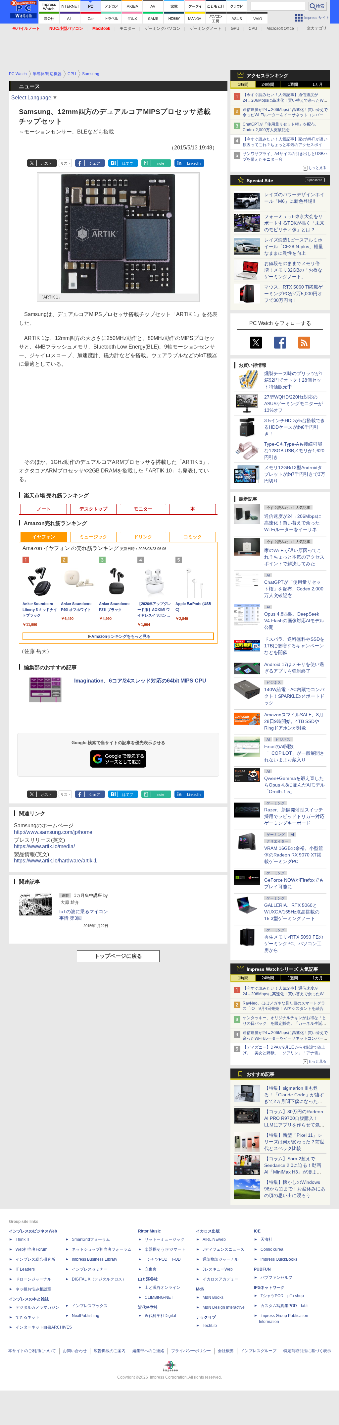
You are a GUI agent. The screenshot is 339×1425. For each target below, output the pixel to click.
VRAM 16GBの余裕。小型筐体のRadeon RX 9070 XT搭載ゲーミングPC (293, 855)
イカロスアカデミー (220, 1279)
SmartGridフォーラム (91, 1239)
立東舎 (151, 1269)
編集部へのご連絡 (148, 1350)
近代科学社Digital (160, 1315)
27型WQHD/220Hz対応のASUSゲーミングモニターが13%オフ (293, 403)
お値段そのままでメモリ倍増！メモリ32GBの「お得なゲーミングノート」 (293, 270)
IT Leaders (25, 1269)
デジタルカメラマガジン (37, 1307)
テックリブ (206, 1317)
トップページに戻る (118, 956)
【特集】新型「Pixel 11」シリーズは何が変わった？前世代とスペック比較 (294, 1141)
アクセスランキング (267, 75)
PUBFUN (262, 1269)
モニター (127, 28)
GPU (235, 28)
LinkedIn (194, 163)
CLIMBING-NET (159, 1297)
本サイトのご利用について (32, 1350)
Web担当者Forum (31, 1249)
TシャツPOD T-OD (163, 1259)
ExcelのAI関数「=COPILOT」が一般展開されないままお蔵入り (294, 753)
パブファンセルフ (276, 1277)
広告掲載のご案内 (109, 1350)
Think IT (23, 1239)
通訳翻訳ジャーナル (220, 1259)
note (160, 163)
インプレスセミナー (90, 1269)
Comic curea (272, 1249)
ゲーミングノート (205, 28)
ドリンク (143, 536)
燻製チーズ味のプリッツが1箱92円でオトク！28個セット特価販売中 (293, 380)
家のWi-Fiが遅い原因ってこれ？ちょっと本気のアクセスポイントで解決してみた (294, 557)
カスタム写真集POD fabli (285, 1305)
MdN (200, 1289)
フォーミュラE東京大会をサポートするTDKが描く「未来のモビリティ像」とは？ (294, 223)
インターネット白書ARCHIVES (44, 1327)
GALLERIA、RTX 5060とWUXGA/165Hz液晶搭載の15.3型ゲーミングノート (291, 912)
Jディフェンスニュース (223, 1249)
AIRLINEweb (214, 1239)
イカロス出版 (208, 1231)
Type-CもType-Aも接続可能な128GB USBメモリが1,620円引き (294, 450)
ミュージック (93, 536)
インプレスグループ (258, 1350)
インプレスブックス (90, 1305)
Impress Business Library (94, 1259)
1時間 (243, 84)
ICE (257, 1231)
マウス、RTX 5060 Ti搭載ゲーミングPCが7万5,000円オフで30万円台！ (293, 293)
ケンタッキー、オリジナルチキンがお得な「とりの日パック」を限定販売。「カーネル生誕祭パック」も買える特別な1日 (284, 1023)
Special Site (260, 180)
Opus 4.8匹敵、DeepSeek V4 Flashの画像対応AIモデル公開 (294, 620)
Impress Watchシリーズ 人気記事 (282, 969)
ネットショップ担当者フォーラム (101, 1249)
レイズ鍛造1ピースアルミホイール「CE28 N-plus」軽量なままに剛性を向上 (293, 246)
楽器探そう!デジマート (165, 1249)
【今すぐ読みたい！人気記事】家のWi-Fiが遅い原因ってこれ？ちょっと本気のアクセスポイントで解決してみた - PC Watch (285, 145)
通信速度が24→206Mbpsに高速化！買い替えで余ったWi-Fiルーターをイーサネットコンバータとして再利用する (285, 115)
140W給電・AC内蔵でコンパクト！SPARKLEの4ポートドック (294, 696)
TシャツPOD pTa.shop (282, 1295)
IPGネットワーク (269, 1287)
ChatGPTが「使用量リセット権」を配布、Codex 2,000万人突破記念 (293, 588)
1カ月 (318, 84)
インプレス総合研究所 (35, 1259)
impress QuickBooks (279, 1259)
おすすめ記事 (260, 1074)
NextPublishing (85, 1315)
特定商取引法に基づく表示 (307, 1350)
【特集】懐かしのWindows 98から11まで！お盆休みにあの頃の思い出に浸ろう (294, 1188)
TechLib (210, 1325)
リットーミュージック (164, 1239)
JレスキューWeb (218, 1269)
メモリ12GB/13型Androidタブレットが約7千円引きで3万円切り (294, 474)
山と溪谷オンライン (162, 1287)
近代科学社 (148, 1307)
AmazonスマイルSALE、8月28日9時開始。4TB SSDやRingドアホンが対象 (293, 721)
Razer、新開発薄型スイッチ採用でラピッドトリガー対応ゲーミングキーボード (294, 816)
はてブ (127, 163)
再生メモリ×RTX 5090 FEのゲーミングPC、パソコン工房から (293, 943)
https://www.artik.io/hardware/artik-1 (55, 860)
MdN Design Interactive (224, 1307)
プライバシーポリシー (191, 1350)
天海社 (266, 1239)
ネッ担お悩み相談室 (33, 1289)
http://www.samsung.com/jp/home (53, 832)
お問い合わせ (75, 1350)
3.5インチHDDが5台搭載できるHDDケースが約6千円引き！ (294, 427)
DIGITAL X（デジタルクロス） (99, 1279)
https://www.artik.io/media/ (44, 846)
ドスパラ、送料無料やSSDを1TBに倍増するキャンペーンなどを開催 (294, 645)
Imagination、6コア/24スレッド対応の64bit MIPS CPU (140, 681)
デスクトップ (93, 509)
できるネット (27, 1317)
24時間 (268, 84)
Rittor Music (149, 1231)
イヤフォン (43, 536)
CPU (253, 28)
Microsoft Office (280, 28)
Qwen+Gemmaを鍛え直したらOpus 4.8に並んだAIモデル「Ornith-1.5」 (294, 785)
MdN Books (213, 1297)
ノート (44, 509)
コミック (192, 536)
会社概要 (226, 1350)
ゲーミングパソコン (162, 28)
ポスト (46, 163)
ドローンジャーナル (33, 1279)
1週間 (293, 84)
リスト (65, 163)
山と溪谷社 (148, 1279)
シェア (94, 163)
